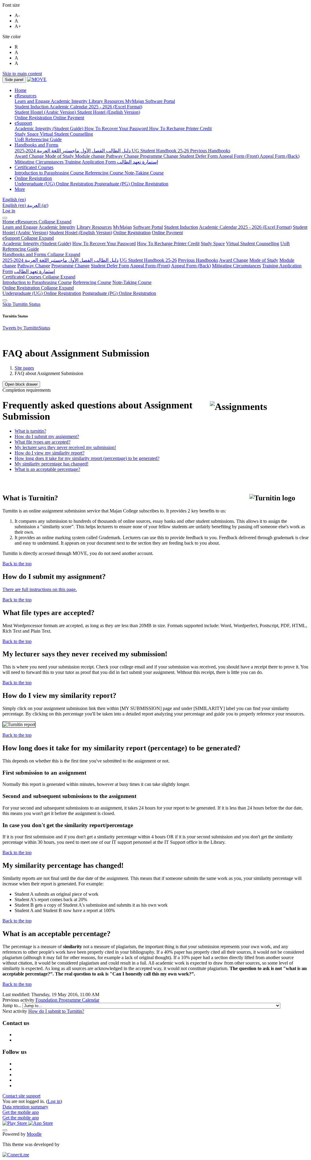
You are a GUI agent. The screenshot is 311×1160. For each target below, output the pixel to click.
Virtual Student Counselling (252, 243)
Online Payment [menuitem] (68, 117)
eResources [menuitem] (25, 95)
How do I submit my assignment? (47, 436)
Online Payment (167, 232)
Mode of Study (263, 260)
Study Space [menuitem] (27, 134)
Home (8, 221)
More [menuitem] (20, 189)
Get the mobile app (20, 1112)
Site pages (24, 367)
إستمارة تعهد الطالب (34, 271)
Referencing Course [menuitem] (105, 172)
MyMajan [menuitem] (135, 101)
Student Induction (181, 227)
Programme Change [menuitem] (159, 156)
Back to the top (17, 563)
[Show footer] (4, 1130)
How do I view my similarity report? (49, 452)
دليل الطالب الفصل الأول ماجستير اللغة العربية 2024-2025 (60, 260)
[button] (14, 199)
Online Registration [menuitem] (34, 117)
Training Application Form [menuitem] (91, 161)
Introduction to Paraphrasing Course (37, 282)
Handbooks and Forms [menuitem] (36, 144)
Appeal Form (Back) (191, 265)
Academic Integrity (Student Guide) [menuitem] (49, 128)
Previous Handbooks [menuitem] (210, 150)
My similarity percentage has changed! (51, 463)
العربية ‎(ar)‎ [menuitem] (37, 205)
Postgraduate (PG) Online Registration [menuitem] (131, 183)
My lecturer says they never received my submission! (65, 447)
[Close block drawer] (4, 300)
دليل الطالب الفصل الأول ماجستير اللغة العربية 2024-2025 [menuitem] (73, 150)
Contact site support (21, 1095)
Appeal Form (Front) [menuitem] (239, 156)
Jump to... (12, 1005)
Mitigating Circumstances (236, 265)
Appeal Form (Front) (150, 265)
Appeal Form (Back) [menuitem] (279, 156)
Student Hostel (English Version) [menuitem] (108, 112)
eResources (43, 221)
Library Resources (94, 227)
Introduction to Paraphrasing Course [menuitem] (50, 172)
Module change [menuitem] (90, 156)
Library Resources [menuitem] (107, 101)
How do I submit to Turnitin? (56, 1011)
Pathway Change (33, 265)
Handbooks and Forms (41, 254)
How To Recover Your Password (104, 243)
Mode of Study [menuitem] (60, 156)
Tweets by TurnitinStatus (26, 327)
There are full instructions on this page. (39, 589)
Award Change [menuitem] (30, 156)
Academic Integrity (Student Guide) (36, 243)
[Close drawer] (4, 218)
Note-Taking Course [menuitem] (144, 172)
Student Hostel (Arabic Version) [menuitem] (46, 112)
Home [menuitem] (20, 90)
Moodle (34, 1134)
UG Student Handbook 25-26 (148, 260)
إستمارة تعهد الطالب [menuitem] (137, 161)
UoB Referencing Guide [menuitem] (38, 139)
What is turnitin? (30, 431)
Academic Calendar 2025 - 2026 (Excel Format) (245, 227)
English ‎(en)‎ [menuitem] (14, 205)
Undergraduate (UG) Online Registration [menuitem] (54, 183)
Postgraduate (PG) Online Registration (119, 293)
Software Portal (148, 227)
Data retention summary (25, 1106)
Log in (8, 210)
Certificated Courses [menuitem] (34, 167)
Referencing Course (92, 282)
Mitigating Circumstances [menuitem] (40, 161)
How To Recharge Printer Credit (168, 243)
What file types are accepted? (42, 442)
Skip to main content (22, 73)
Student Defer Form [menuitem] (199, 156)
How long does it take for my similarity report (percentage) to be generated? (87, 458)
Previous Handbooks (198, 260)
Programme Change (70, 265)
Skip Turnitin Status (21, 304)
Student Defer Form (110, 265)
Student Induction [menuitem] (32, 106)
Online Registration (132, 232)
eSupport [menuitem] (23, 123)
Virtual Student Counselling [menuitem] (66, 134)
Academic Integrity (57, 227)
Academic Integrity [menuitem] (70, 101)
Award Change (233, 260)
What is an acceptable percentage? (47, 469)
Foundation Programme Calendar (67, 1000)
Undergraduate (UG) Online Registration (41, 293)
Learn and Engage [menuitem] (33, 101)
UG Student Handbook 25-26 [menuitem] (161, 150)
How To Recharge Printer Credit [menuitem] (180, 128)
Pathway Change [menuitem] (123, 156)
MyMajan (122, 227)
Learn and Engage (20, 227)
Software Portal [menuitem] (160, 101)
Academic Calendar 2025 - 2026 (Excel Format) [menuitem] (96, 106)
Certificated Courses (38, 276)
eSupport (28, 238)
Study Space (213, 243)
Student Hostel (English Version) (80, 232)
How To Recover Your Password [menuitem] (116, 128)
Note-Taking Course (132, 282)
